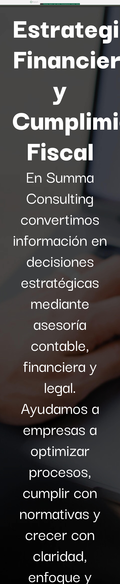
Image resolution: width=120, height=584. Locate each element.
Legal (55, 4)
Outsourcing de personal (65, 4)
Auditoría (58, 4)
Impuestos (51, 4)
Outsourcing (45, 4)
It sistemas (73, 4)
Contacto (77, 4)
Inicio (41, 4)
